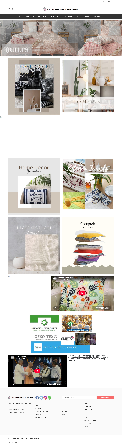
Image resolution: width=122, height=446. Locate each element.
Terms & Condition (40, 417)
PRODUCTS (42, 17)
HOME (20, 17)
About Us (64, 403)
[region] (61, 136)
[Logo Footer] (20, 397)
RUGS (86, 403)
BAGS (86, 427)
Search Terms (39, 420)
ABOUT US (30, 17)
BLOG (63, 415)
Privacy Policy (39, 414)
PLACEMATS (88, 409)
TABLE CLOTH (88, 406)
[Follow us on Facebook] (12, 9)
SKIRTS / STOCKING (90, 421)
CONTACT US (99, 17)
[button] (2, 37)
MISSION (64, 409)
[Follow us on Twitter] (9, 9)
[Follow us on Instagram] (15, 9)
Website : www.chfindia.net (16, 412)
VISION (64, 406)
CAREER (87, 17)
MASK (86, 418)
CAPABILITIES (55, 17)
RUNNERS (87, 412)
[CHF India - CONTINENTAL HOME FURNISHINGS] (61, 9)
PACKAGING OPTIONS (72, 17)
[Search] (112, 9)
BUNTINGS (87, 424)
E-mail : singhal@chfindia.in (16, 409)
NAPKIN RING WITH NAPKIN (92, 415)
